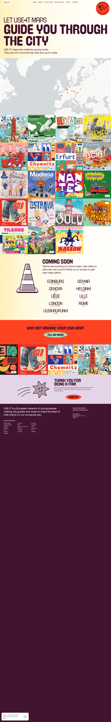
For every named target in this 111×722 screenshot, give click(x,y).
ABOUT (40, 2)
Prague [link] (6, 431)
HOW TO (68, 2)
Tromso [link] (33, 431)
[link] (18, 359)
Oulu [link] (32, 430)
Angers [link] (20, 423)
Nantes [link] (20, 428)
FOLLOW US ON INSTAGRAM (79, 408)
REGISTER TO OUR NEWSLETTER (80, 410)
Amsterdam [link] (7, 423)
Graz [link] (32, 426)
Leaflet (91, 114)
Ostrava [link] (20, 430)
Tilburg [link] (20, 431)
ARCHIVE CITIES (59, 2)
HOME (34, 2)
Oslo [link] (5, 430)
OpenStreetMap (98, 114)
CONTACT (75, 2)
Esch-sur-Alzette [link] (23, 426)
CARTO (109, 114)
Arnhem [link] (33, 423)
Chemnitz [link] (34, 425)
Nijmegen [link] (34, 428)
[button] (66, 88)
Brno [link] (19, 425)
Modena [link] (6, 428)
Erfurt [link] (6, 426)
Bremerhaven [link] (8, 425)
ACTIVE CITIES (48, 2)
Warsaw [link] (6, 433)
